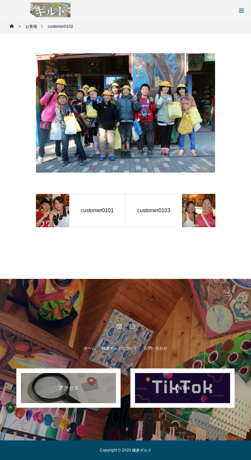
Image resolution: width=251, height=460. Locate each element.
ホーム (89, 348)
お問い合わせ (155, 348)
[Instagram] (119, 326)
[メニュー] (241, 10)
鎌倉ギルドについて (119, 348)
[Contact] (132, 326)
